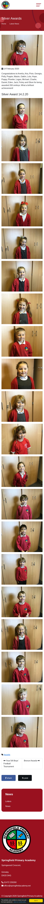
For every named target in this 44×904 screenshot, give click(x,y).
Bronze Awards (31, 761)
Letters (8, 801)
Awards (7, 755)
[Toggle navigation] (39, 5)
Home (3, 24)
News (7, 806)
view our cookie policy (20, 902)
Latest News (14, 24)
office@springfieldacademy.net (17, 886)
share (9, 778)
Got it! (36, 900)
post (26, 778)
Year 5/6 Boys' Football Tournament (11, 764)
